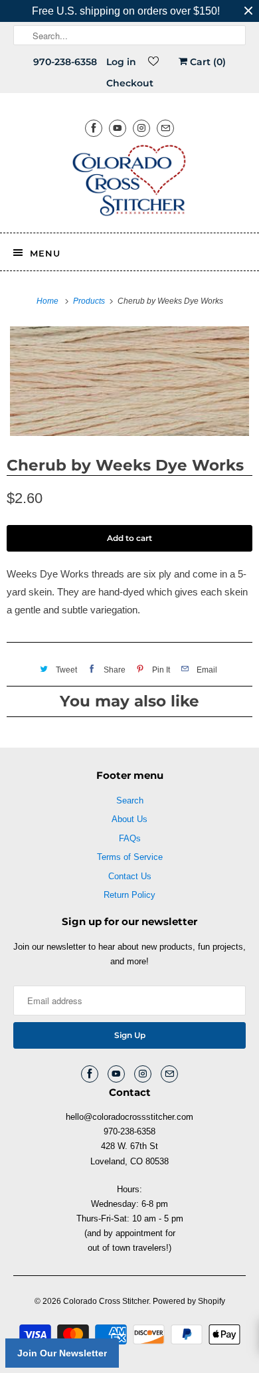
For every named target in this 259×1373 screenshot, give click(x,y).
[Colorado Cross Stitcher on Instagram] (141, 128)
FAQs (130, 838)
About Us (129, 819)
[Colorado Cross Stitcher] (129, 183)
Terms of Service (130, 857)
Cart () (206, 62)
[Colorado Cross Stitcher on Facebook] (93, 128)
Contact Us (129, 876)
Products (90, 301)
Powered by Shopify (189, 1301)
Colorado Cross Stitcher (106, 1301)
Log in (121, 62)
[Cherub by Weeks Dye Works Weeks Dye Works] (129, 381)
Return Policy (129, 895)
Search (129, 800)
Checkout (129, 83)
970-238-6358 (65, 62)
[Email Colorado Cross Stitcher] (165, 128)
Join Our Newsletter (62, 1353)
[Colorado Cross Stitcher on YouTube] (117, 128)
